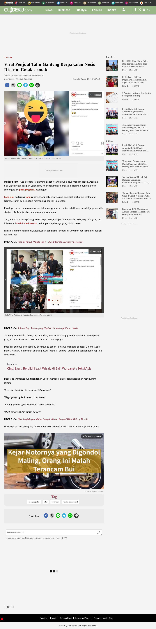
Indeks (111, 10)
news (49, 10)
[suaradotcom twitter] (139, 10)
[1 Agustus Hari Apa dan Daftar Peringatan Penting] (112, 101)
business (64, 10)
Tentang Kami (66, 618)
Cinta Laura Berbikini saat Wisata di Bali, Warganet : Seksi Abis (49, 368)
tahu (28, 197)
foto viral (55, 502)
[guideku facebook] (135, 10)
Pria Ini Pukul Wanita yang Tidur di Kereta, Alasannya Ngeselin (50, 242)
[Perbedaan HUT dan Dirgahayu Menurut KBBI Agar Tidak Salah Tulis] (112, 86)
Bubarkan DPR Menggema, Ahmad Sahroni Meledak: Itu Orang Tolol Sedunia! (136, 212)
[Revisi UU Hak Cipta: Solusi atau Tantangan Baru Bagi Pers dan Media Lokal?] (112, 70)
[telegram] (25, 86)
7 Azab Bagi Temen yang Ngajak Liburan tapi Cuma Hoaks (48, 328)
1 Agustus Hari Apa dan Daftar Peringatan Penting (136, 94)
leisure (97, 10)
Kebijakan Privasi (82, 618)
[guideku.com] (18, 12)
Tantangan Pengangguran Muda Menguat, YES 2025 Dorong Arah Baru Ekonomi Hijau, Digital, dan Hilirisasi (135, 128)
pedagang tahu (27, 190)
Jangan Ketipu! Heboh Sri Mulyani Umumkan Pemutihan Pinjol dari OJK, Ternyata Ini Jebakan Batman (136, 180)
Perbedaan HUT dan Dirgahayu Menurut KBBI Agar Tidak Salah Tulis (134, 80)
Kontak (53, 618)
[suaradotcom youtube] (144, 10)
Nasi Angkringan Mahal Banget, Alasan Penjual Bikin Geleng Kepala (53, 419)
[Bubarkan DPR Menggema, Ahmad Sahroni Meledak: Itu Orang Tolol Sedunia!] (112, 218)
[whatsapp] (31, 86)
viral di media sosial (26, 223)
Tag (54, 497)
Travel (8, 58)
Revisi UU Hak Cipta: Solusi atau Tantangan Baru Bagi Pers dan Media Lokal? (135, 64)
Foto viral (9, 197)
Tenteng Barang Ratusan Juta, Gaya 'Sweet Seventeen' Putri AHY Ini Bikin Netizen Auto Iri (136, 196)
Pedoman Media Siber (103, 618)
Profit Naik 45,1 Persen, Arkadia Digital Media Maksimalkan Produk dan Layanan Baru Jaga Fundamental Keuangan (134, 112)
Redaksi (43, 618)
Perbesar (97, 95)
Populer (110, 57)
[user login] (123, 10)
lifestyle (81, 10)
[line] (19, 86)
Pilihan (109, 141)
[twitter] (13, 86)
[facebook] (7, 86)
